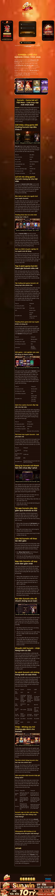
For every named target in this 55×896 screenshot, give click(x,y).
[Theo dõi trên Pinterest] (23, 879)
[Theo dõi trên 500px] (31, 879)
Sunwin (17, 107)
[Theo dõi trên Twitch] (34, 879)
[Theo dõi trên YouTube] (29, 879)
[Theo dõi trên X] (21, 879)
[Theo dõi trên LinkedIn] (26, 879)
